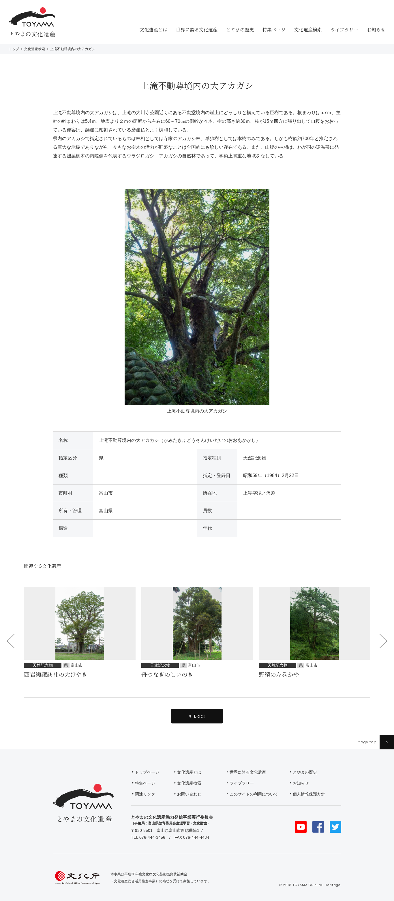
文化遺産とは (153, 29)
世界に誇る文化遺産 (196, 29)
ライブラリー (344, 29)
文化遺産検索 (308, 29)
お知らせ (376, 29)
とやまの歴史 (240, 29)
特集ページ (274, 29)
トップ (14, 49)
